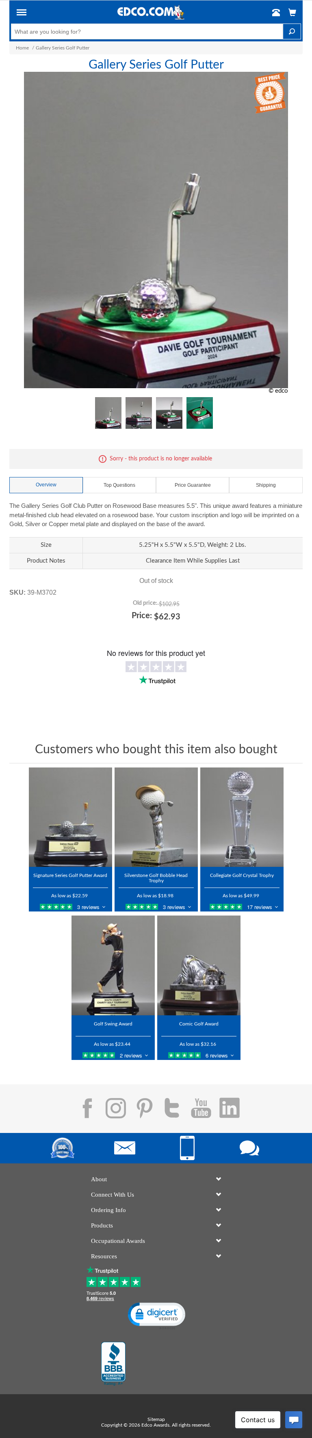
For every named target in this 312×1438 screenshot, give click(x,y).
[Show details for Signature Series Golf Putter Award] (70, 817)
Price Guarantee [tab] (193, 485)
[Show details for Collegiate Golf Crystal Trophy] (242, 817)
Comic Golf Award (199, 1023)
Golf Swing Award (113, 1023)
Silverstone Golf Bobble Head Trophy (156, 878)
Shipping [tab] (266, 485)
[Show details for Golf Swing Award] (113, 965)
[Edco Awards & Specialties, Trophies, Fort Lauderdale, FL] (113, 1364)
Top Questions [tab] (119, 485)
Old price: (145, 603)
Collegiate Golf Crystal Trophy (242, 875)
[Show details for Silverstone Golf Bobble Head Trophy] (156, 817)
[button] (21, 13)
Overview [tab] (46, 485)
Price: (142, 616)
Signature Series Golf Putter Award (70, 875)
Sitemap (156, 1419)
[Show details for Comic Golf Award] (198, 965)
